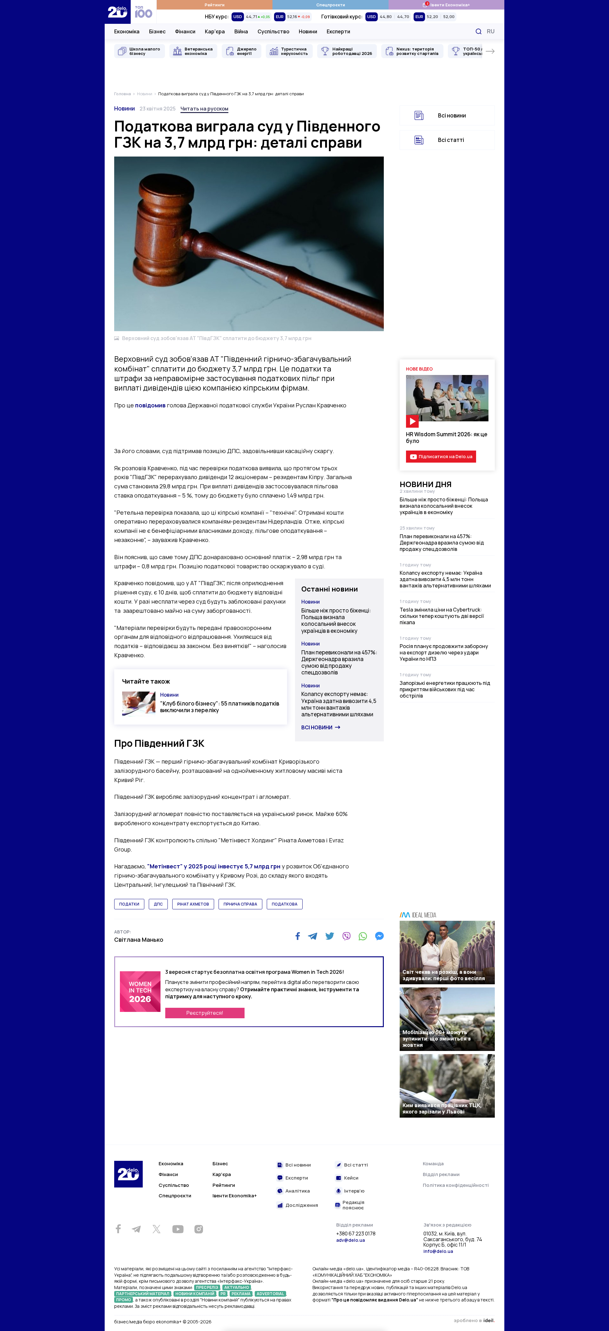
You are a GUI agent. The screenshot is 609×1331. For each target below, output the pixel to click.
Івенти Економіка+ (446, 4)
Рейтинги (215, 5)
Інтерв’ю (354, 1191)
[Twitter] (329, 936)
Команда (433, 1163)
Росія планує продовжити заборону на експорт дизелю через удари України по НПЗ (444, 652)
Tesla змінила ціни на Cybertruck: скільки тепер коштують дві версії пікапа (442, 616)
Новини (308, 31)
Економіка (127, 31)
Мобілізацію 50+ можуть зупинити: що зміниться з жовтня (437, 1038)
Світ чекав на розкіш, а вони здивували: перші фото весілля (444, 975)
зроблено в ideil (474, 1321)
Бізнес (157, 31)
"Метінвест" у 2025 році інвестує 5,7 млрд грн (213, 866)
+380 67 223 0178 (356, 1234)
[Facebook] (297, 936)
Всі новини (316, 727)
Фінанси (185, 31)
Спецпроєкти (330, 5)
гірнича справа (240, 904)
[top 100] (144, 12)
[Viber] (346, 936)
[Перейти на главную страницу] (118, 12)
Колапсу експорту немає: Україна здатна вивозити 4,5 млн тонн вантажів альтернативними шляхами (338, 704)
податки (129, 904)
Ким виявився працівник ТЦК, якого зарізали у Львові (442, 1108)
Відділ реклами (441, 1174)
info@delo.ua (438, 1251)
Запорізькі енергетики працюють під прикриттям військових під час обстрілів (445, 689)
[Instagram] (198, 1229)
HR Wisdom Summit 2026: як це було (447, 438)
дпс (158, 904)
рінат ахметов (193, 904)
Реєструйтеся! (205, 1012)
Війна (241, 31)
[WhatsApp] (363, 936)
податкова (285, 904)
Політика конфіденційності (456, 1185)
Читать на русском (204, 108)
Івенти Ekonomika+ (235, 1195)
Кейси (351, 1178)
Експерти (338, 31)
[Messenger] (379, 936)
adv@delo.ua (350, 1240)
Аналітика (297, 1191)
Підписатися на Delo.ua (445, 456)
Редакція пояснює (353, 1205)
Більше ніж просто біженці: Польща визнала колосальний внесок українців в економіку (336, 620)
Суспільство (273, 31)
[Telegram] (312, 936)
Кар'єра (215, 31)
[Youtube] (178, 1229)
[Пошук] (479, 31)
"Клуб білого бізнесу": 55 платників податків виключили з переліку (219, 707)
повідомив (150, 405)
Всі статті (451, 140)
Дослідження (301, 1205)
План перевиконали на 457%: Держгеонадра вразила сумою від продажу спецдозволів (339, 662)
